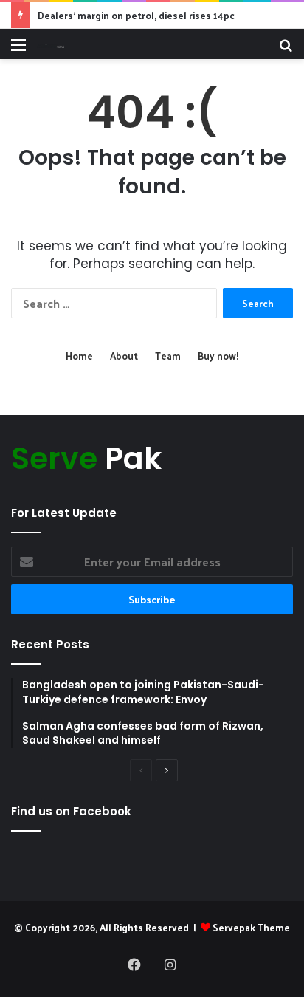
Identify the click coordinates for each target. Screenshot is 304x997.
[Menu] (18, 49)
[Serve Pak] (50, 44)
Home (79, 355)
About (124, 355)
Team (168, 355)
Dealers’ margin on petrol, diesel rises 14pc (136, 15)
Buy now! (218, 355)
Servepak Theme (251, 927)
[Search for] (285, 49)
